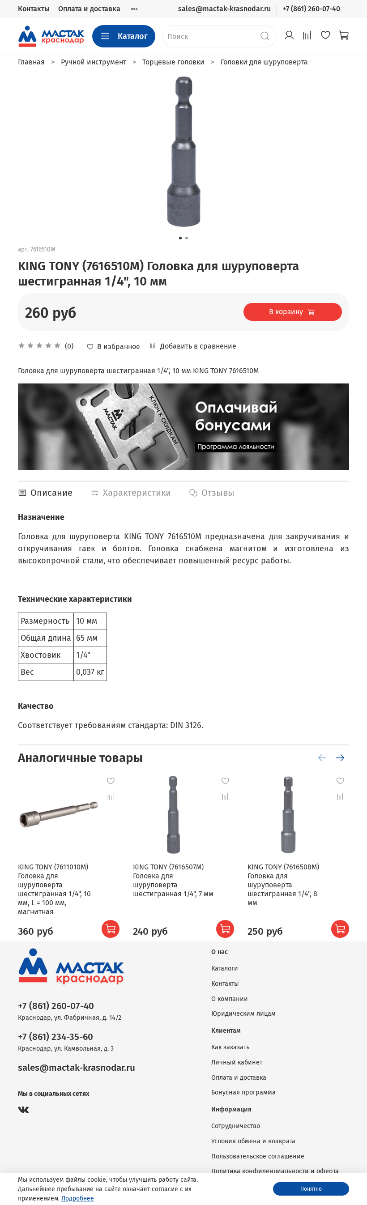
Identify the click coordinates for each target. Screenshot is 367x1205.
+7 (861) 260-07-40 (311, 8)
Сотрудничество (235, 1126)
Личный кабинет (236, 1062)
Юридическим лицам (243, 1014)
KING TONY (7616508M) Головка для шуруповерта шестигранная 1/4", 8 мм (283, 885)
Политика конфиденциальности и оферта (275, 1171)
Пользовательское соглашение (257, 1156)
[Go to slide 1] (180, 238)
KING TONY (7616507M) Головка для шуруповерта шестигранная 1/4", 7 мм (173, 880)
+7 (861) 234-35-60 (55, 1037)
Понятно (311, 1189)
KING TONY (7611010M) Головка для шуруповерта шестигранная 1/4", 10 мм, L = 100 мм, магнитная (54, 889)
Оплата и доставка (89, 8)
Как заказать (230, 1047)
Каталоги (224, 968)
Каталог (133, 36)
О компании (229, 999)
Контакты (34, 8)
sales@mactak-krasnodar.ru (224, 8)
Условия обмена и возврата (253, 1141)
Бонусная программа (243, 1092)
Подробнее (77, 1198)
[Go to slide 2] (186, 238)
